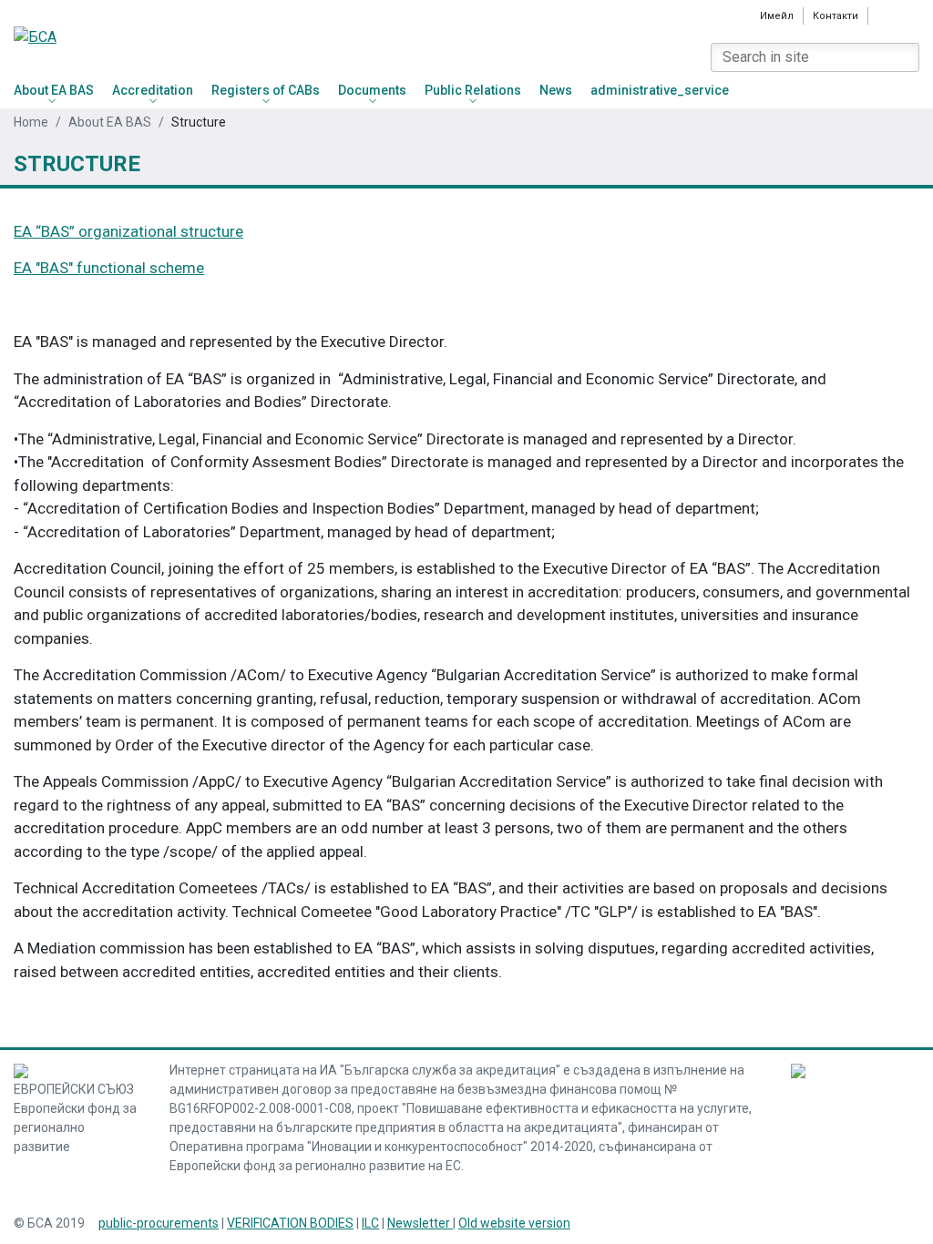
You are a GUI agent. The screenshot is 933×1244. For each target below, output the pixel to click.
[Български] (911, 15)
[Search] (904, 57)
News (555, 90)
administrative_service (659, 90)
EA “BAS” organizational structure (128, 231)
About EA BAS (54, 90)
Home (31, 122)
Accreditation (152, 90)
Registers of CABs (265, 90)
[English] (885, 15)
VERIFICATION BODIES (290, 1223)
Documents (372, 90)
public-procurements (158, 1223)
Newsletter (420, 1223)
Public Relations (473, 90)
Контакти (835, 16)
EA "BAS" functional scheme (109, 268)
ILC (370, 1223)
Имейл (777, 16)
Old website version (514, 1223)
